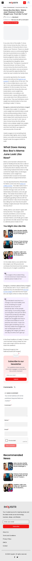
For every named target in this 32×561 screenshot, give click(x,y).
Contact (5, 546)
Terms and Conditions (9, 535)
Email (7, 429)
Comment (8, 405)
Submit (16, 379)
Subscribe (16, 526)
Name (7, 420)
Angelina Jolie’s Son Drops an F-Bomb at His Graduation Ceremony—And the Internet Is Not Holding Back (21, 255)
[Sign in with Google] (28, 2)
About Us (6, 532)
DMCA (5, 542)
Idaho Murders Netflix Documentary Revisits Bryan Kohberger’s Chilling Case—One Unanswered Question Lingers (21, 234)
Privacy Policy (7, 539)
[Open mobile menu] (3, 3)
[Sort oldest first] (14, 387)
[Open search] (24, 2)
